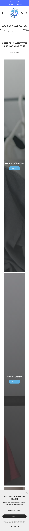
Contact (11, 52)
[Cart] (26, 13)
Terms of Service (17, 522)
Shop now (14, 168)
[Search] (22, 13)
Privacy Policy (8, 522)
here (27, 30)
